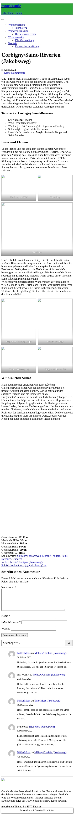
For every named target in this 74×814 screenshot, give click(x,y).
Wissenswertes (16, 37)
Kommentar (8, 587)
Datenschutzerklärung (27, 46)
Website (5, 628)
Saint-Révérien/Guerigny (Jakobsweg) (23, 565)
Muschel (46, 555)
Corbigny (22, 555)
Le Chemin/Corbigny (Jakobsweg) (22, 562)
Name (5, 615)
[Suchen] (69, 643)
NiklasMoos (23, 653)
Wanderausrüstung (18, 30)
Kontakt (12, 43)
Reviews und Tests (25, 34)
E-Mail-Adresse (11, 622)
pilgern (56, 555)
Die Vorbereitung (24, 40)
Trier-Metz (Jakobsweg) (47, 700)
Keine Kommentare (14, 72)
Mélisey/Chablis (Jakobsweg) (50, 653)
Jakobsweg (21, 27)
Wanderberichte (16, 24)
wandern (17, 558)
